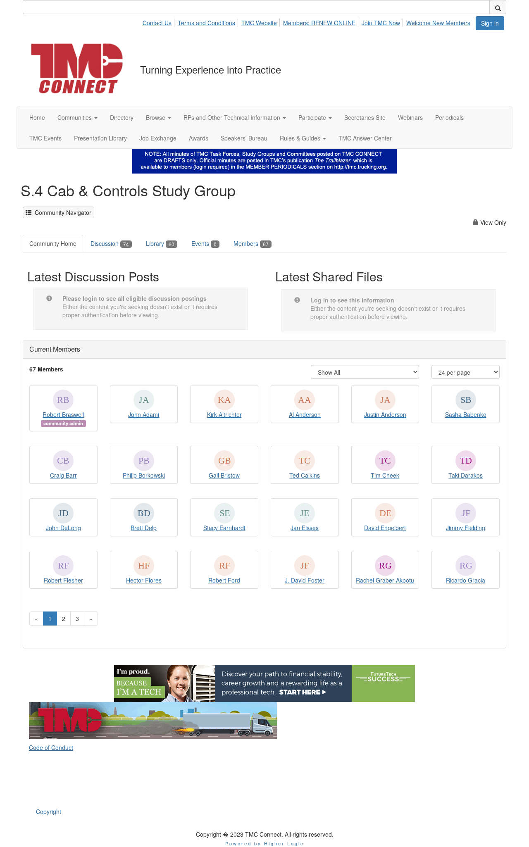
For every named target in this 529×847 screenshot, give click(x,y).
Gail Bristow (224, 475)
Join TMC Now (381, 23)
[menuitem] (158, 21)
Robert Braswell (63, 414)
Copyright (48, 811)
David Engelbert (385, 527)
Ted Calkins (304, 475)
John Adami (143, 414)
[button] (77, 117)
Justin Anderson (385, 414)
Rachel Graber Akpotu (385, 580)
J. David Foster (304, 580)
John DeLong (63, 527)
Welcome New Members (438, 23)
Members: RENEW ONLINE (319, 23)
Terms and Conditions (206, 23)
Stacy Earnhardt (224, 527)
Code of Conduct (51, 747)
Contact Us (157, 23)
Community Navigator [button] (61, 212)
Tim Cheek (385, 475)
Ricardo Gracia (465, 580)
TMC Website (259, 23)
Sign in (490, 23)
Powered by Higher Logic (264, 843)
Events (204, 243)
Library (160, 243)
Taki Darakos (465, 475)
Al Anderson (305, 414)
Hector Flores (144, 580)
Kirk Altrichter (224, 414)
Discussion (110, 243)
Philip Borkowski (144, 475)
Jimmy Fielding (465, 527)
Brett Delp (144, 527)
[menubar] (308, 21)
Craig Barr (63, 475)
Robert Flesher (63, 580)
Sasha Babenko (465, 414)
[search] (498, 7)
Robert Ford (224, 580)
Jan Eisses (305, 527)
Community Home (52, 243)
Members (251, 243)
